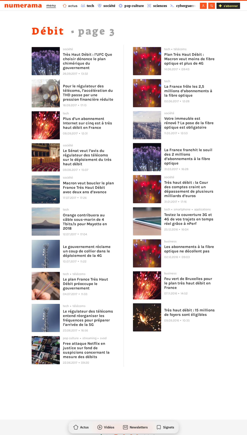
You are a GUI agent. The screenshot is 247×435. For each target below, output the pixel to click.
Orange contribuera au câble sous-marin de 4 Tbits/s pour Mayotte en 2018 (85, 222)
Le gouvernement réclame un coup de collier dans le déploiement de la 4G (87, 251)
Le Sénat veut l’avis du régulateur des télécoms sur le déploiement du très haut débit (87, 157)
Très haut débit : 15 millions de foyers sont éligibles (189, 312)
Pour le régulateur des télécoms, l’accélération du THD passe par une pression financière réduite (88, 93)
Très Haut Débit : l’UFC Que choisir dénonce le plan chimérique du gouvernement (87, 61)
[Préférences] (211, 6)
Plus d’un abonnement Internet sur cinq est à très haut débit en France (87, 123)
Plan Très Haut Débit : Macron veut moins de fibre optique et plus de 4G (189, 59)
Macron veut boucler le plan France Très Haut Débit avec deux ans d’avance (88, 187)
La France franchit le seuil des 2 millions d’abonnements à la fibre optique (188, 156)
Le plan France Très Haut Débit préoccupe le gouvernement (85, 283)
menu (51, 5)
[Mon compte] (203, 6)
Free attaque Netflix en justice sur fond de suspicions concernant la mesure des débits (86, 350)
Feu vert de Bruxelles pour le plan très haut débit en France (188, 283)
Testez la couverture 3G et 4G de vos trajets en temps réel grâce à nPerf (188, 219)
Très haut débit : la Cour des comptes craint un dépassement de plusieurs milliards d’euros (188, 189)
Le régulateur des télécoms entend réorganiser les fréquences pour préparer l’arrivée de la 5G (88, 318)
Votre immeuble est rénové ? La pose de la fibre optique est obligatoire (189, 123)
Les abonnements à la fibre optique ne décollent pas (189, 248)
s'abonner (231, 6)
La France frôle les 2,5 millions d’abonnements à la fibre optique (188, 91)
